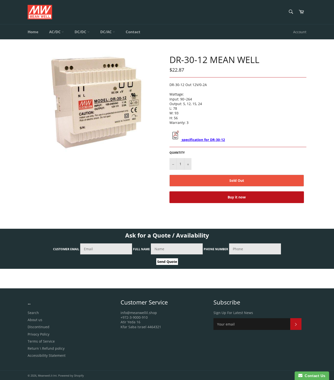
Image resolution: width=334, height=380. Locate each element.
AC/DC (55, 31)
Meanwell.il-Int (47, 375)
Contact (133, 31)
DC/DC (81, 31)
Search (33, 312)
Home (33, 31)
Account (299, 32)
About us (35, 319)
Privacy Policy (38, 334)
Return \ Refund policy (46, 348)
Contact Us (313, 376)
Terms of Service (41, 341)
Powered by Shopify (71, 375)
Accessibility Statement (47, 355)
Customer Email (66, 249)
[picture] (175, 139)
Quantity (177, 153)
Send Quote (167, 261)
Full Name (141, 249)
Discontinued (38, 327)
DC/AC (106, 31)
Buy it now (237, 197)
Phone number (216, 249)
